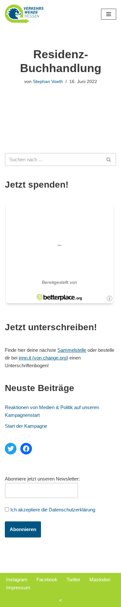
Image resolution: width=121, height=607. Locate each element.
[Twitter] (10, 448)
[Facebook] (26, 448)
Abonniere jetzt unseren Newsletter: (42, 478)
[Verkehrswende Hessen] (24, 14)
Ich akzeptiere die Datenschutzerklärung (52, 509)
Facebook (46, 579)
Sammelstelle (71, 350)
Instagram (16, 579)
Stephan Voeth (48, 81)
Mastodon (99, 579)
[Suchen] (109, 159)
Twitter (73, 579)
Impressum (18, 587)
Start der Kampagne (26, 426)
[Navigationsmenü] (108, 14)
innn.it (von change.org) (43, 357)
